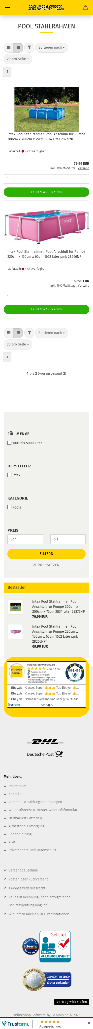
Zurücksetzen (46, 565)
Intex (16, 475)
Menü (7, 7)
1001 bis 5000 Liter (27, 443)
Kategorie (17, 498)
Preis (13, 530)
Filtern (47, 554)
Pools (16, 507)
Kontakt (15, 794)
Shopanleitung (20, 834)
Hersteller (19, 466)
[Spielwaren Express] (46, 7)
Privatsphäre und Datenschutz (32, 850)
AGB (12, 842)
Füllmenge (18, 433)
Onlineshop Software (29, 1015)
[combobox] (51, 48)
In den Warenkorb (46, 192)
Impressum (17, 786)
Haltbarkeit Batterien (25, 818)
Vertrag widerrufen (72, 1002)
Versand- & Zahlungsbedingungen (35, 802)
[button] (9, 48)
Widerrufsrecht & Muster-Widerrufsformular (43, 810)
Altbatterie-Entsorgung (26, 826)
